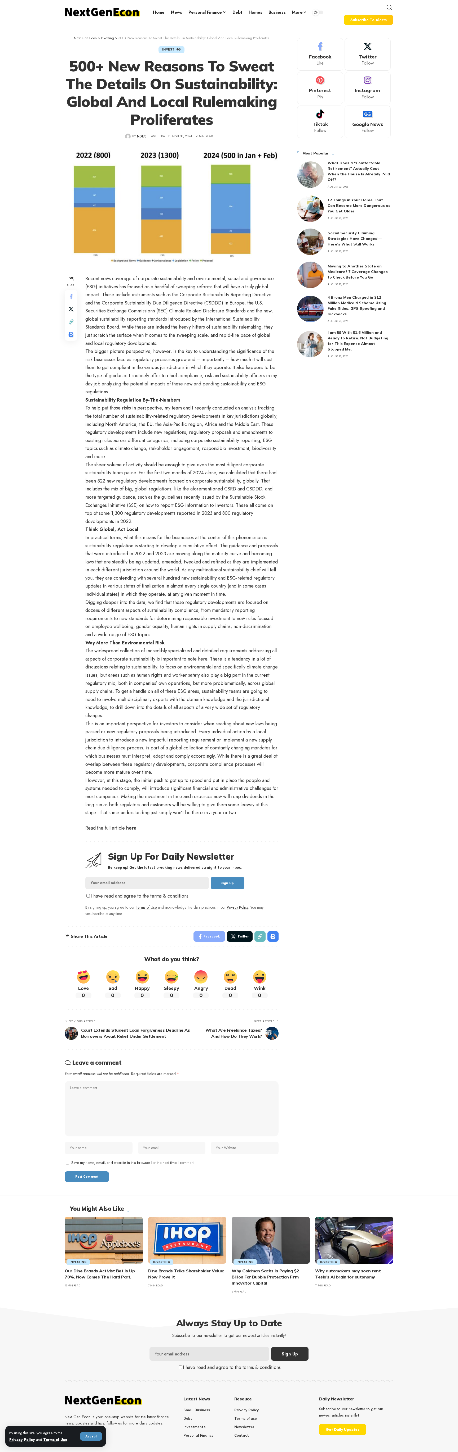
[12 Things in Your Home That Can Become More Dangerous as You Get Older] (310, 208)
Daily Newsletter (336, 1398)
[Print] (71, 334)
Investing (171, 49)
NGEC (141, 136)
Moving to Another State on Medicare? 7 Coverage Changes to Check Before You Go (358, 272)
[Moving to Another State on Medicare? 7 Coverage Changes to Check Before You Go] (310, 275)
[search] (389, 7)
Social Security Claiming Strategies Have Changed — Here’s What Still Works (355, 239)
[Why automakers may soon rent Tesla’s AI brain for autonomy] (354, 1240)
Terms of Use (55, 1439)
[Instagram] (368, 88)
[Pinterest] (320, 88)
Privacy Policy (22, 1439)
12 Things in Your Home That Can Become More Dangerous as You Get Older (359, 205)
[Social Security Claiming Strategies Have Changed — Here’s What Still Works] (310, 242)
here (131, 828)
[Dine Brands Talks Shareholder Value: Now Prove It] (187, 1240)
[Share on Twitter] (71, 309)
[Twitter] (368, 54)
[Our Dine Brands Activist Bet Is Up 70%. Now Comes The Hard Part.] (104, 1240)
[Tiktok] (320, 122)
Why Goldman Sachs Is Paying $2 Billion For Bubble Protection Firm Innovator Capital (265, 1277)
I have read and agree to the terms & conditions (139, 896)
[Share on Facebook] (71, 296)
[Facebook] (320, 54)
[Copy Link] (71, 321)
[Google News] (368, 122)
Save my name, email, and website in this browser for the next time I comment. (133, 1162)
